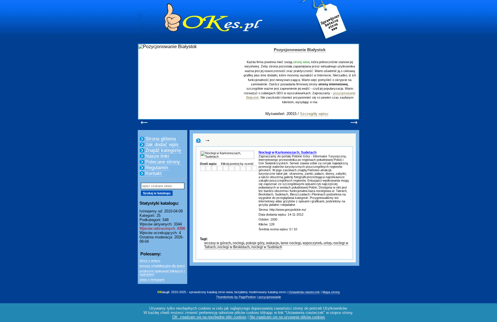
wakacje (272, 243)
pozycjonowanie (270, 297)
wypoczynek (312, 243)
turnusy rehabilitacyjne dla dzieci (162, 266)
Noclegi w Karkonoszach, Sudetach (287, 152)
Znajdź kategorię (163, 150)
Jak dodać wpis (162, 144)
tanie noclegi (291, 243)
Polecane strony (162, 162)
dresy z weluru (149, 260)
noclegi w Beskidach (233, 247)
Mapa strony (331, 292)
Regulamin (156, 167)
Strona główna (160, 139)
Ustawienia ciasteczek (304, 292)
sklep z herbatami (151, 279)
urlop (328, 243)
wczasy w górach (217, 243)
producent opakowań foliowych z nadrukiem (162, 272)
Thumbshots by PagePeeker (236, 297)
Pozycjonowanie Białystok (300, 49)
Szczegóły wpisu (314, 114)
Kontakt (153, 173)
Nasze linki (157, 156)
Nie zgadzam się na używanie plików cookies (287, 317)
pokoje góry (255, 243)
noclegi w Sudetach (266, 247)
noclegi (238, 243)
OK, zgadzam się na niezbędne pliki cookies (209, 317)
